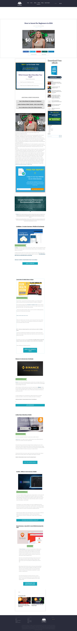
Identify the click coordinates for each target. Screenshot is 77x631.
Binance (17, 382)
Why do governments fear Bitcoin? (56, 109)
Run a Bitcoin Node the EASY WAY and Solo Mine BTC (56, 105)
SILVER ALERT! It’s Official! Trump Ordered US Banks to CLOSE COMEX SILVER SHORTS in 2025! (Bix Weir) (56, 96)
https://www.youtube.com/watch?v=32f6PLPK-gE (23, 164)
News (49, 132)
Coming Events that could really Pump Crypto (38, 602)
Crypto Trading (51, 130)
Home (16, 618)
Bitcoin (50, 127)
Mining (49, 131)
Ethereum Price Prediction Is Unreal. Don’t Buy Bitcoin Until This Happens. (56, 91)
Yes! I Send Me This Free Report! (37, 189)
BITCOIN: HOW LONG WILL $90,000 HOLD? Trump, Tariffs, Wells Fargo (24, 602)
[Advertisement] (38, 13)
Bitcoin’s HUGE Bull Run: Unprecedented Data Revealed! (57, 101)
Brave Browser (22, 549)
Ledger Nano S (18, 439)
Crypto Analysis (29, 620)
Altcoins (50, 126)
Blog (16, 619)
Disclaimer (17, 214)
